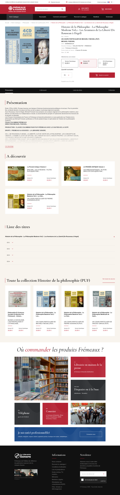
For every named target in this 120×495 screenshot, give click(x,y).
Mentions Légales (57, 479)
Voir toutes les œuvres (109, 279)
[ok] (104, 474)
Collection (112, 90)
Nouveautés (42, 17)
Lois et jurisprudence (58, 469)
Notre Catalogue (14, 17)
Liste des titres (77, 90)
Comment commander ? (60, 17)
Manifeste (96, 17)
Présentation (9, 90)
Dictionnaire (109, 17)
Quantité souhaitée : (67, 69)
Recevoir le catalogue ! (59, 464)
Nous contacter (56, 461)
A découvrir (43, 90)
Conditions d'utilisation (59, 467)
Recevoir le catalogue (80, 17)
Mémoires (55, 477)
